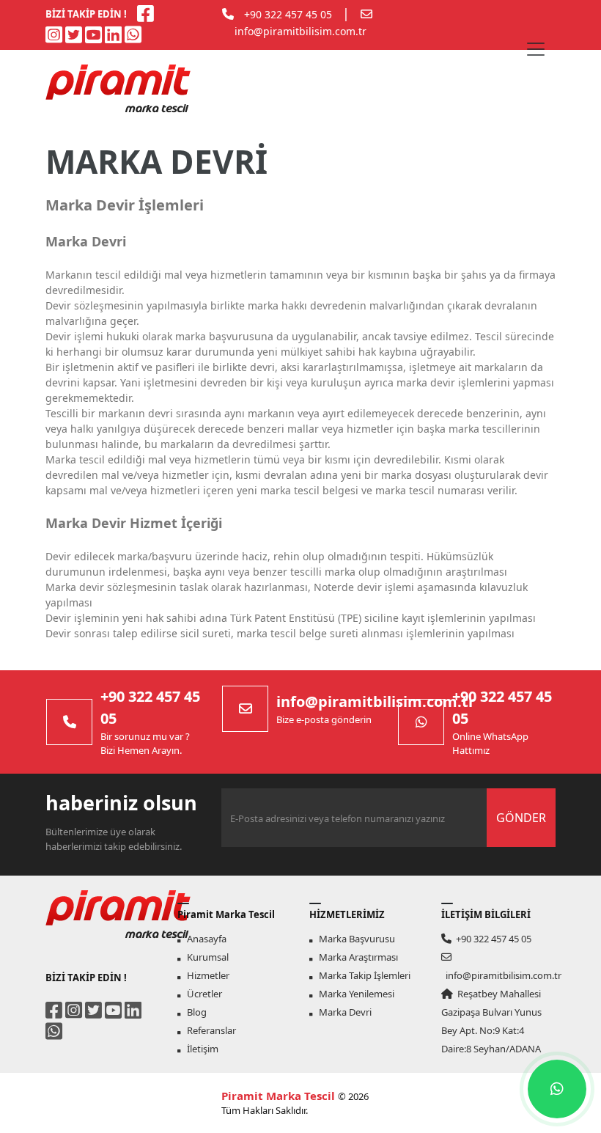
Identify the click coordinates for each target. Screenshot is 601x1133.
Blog (193, 1012)
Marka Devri (342, 1012)
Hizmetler (204, 975)
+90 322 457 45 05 (288, 14)
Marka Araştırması (355, 957)
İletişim (199, 1048)
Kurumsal (204, 957)
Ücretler (201, 993)
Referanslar (208, 1030)
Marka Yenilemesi (353, 993)
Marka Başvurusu (353, 938)
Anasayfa (203, 938)
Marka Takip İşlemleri (361, 975)
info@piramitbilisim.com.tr (300, 31)
